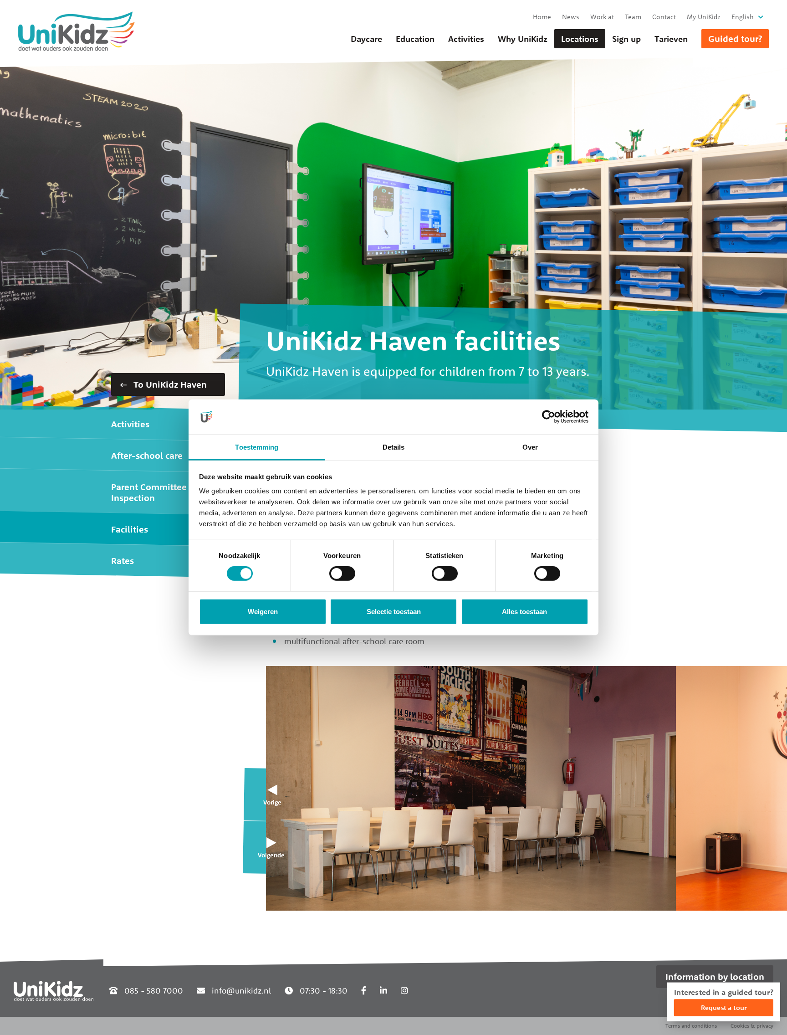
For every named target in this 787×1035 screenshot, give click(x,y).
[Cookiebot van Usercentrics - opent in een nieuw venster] (548, 417)
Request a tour (723, 1007)
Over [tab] (530, 447)
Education (415, 38)
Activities (466, 38)
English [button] (742, 16)
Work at (602, 16)
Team (633, 16)
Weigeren (263, 611)
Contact (664, 16)
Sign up (626, 38)
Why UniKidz (522, 38)
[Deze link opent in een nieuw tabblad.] (363, 990)
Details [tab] (394, 447)
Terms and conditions (691, 1025)
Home (542, 16)
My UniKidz (704, 16)
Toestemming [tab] (256, 447)
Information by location (714, 976)
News (570, 16)
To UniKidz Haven (169, 384)
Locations (579, 38)
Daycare (366, 38)
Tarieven (671, 38)
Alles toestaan (524, 611)
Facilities (129, 529)
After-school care (147, 455)
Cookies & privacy (752, 1025)
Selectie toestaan (394, 611)
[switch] (342, 573)
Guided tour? (735, 38)
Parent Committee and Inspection (158, 492)
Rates (122, 560)
